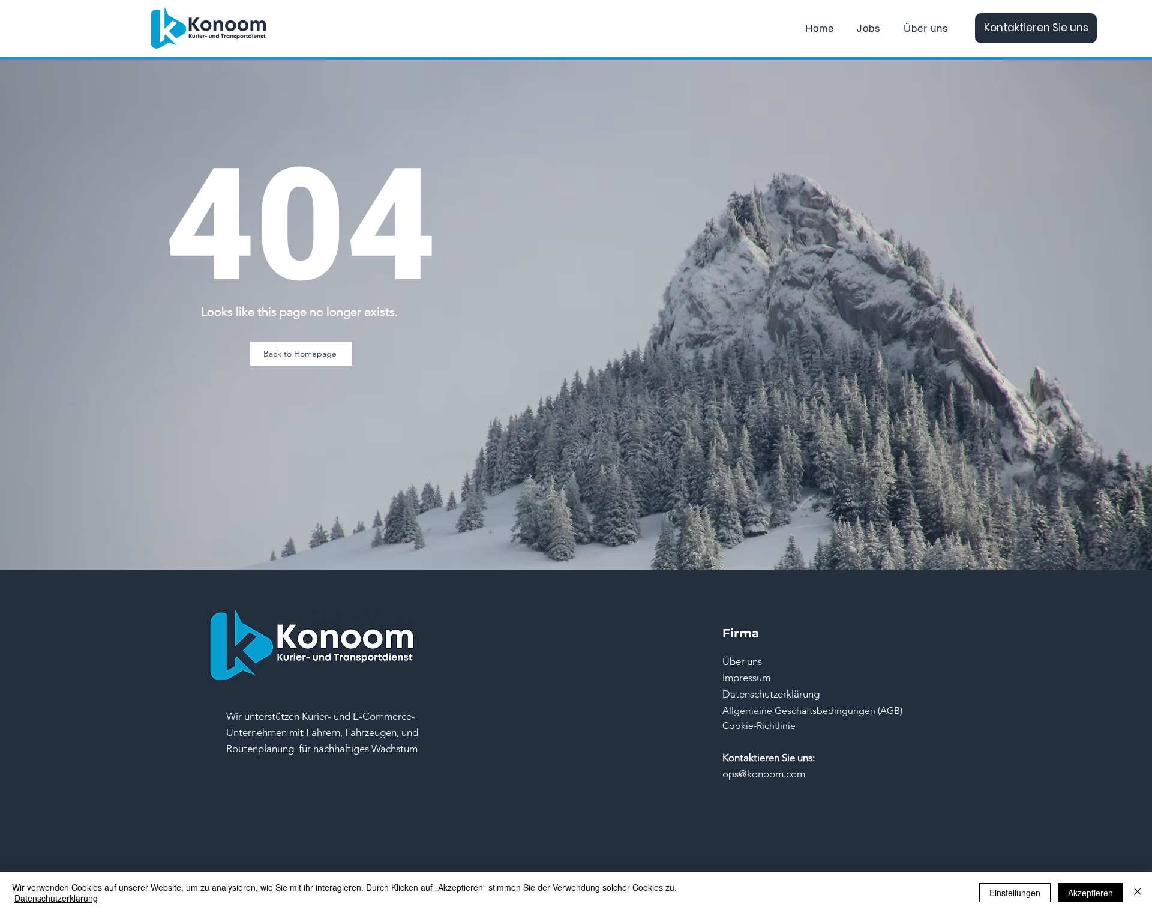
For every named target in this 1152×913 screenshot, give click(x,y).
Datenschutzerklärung (56, 898)
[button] (322, 732)
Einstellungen (1014, 893)
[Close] (1137, 892)
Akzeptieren (1090, 893)
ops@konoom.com (763, 774)
